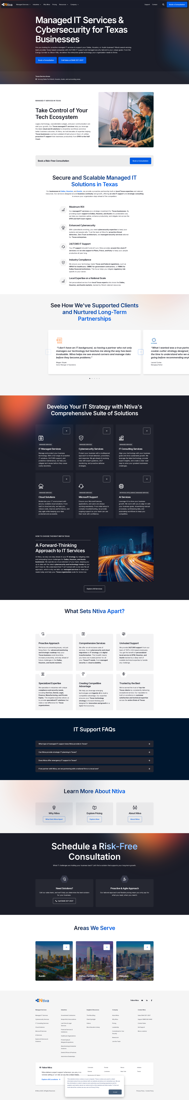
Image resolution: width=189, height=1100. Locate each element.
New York (123, 1071)
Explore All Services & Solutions (41, 1040)
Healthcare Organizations (68, 1036)
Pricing (114, 1023)
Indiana (139, 1067)
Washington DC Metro (94, 1075)
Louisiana (107, 1071)
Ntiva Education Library (93, 1027)
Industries (64, 1010)
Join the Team (116, 1041)
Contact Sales (142, 1023)
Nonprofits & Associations (68, 1019)
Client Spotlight (91, 1019)
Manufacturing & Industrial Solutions (68, 1047)
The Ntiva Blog (91, 1015)
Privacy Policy (95, 1087)
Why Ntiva (115, 1019)
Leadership (115, 1027)
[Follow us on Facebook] (152, 1000)
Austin (79, 191)
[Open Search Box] (163, 4)
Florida (106, 1067)
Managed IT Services (41, 1015)
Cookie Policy (149, 1091)
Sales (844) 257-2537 (144, 1015)
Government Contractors (68, 1015)
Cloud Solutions (40, 1027)
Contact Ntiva (142, 1010)
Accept (115, 1092)
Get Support (141, 1027)
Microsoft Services (40, 1031)
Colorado (90, 1067)
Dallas (63, 191)
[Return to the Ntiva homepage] (7, 4)
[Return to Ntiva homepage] (42, 1000)
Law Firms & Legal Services (66, 1024)
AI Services (38, 1035)
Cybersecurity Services (42, 1019)
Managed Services (40, 1010)
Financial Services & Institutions (67, 1031)
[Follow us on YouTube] (142, 1000)
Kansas (90, 1071)
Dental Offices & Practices (68, 1052)
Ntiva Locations (142, 1031)
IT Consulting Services (42, 1023)
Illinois (122, 1067)
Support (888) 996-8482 (145, 1019)
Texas (139, 1071)
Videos (89, 1023)
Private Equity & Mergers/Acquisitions (67, 1041)
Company (115, 1010)
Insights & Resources (93, 1010)
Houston (69, 191)
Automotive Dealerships (68, 1056)
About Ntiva (115, 1015)
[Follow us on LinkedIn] (147, 1000)
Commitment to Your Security (118, 1032)
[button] (89, 378)
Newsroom (115, 1037)
